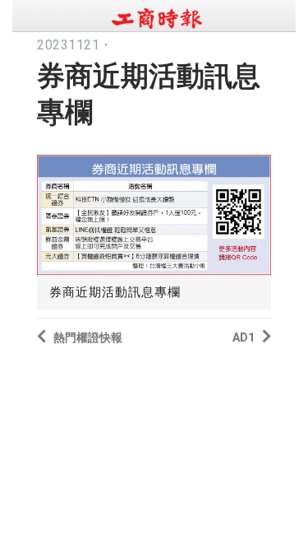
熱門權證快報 (87, 337)
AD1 (243, 337)
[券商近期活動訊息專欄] (154, 211)
